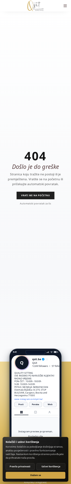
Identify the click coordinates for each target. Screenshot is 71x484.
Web (50, 404)
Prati (20, 404)
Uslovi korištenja (51, 466)
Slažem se (35, 475)
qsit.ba (36, 359)
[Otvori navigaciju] (65, 6)
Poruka (35, 404)
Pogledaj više (35, 436)
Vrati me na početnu (35, 195)
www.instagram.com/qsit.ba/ (28, 399)
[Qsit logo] (35, 5)
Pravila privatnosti (20, 466)
